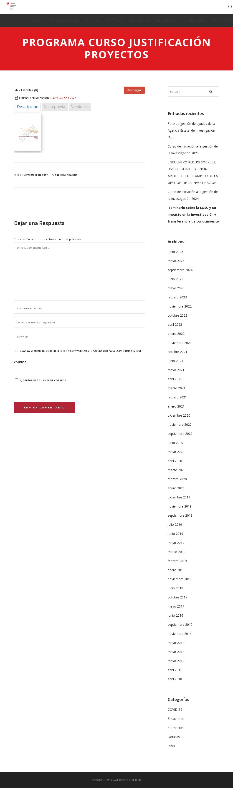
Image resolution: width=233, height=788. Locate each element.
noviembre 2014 (180, 633)
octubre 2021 (177, 352)
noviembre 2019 (180, 506)
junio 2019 (175, 533)
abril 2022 (175, 324)
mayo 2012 (176, 661)
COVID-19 (175, 709)
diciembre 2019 (179, 497)
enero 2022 (176, 333)
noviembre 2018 (180, 579)
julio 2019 (175, 524)
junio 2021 (175, 361)
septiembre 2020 (180, 433)
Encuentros (176, 718)
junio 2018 (175, 588)
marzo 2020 (176, 470)
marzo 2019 (176, 552)
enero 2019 (176, 570)
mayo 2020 (176, 452)
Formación (176, 727)
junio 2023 (175, 279)
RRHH (172, 746)
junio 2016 (175, 615)
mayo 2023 (176, 288)
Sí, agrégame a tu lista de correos (42, 380)
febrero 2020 (177, 479)
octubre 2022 (177, 315)
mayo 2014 (176, 642)
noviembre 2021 (180, 342)
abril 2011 (175, 670)
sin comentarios (66, 175)
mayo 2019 (176, 542)
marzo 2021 (176, 388)
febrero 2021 (177, 397)
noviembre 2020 (180, 424)
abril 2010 (175, 679)
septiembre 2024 (180, 270)
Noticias (174, 737)
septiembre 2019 (180, 515)
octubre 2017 (177, 597)
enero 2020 (176, 488)
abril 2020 (175, 461)
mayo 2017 (176, 606)
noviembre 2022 (180, 306)
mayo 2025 (176, 261)
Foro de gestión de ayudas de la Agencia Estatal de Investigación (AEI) (191, 130)
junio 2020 (175, 442)
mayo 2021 (176, 370)
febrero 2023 (177, 297)
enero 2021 (176, 406)
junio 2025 (175, 252)
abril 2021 (175, 379)
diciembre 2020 (179, 415)
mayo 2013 (176, 652)
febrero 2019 (177, 561)
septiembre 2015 (180, 624)
